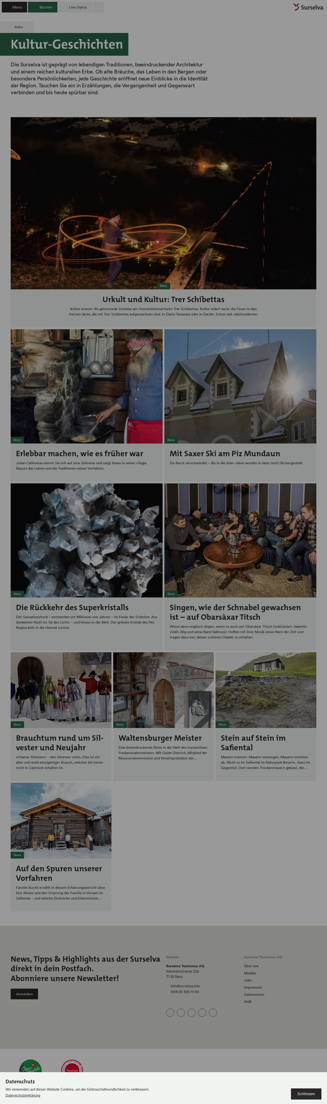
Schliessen (306, 1094)
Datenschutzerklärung (23, 1095)
